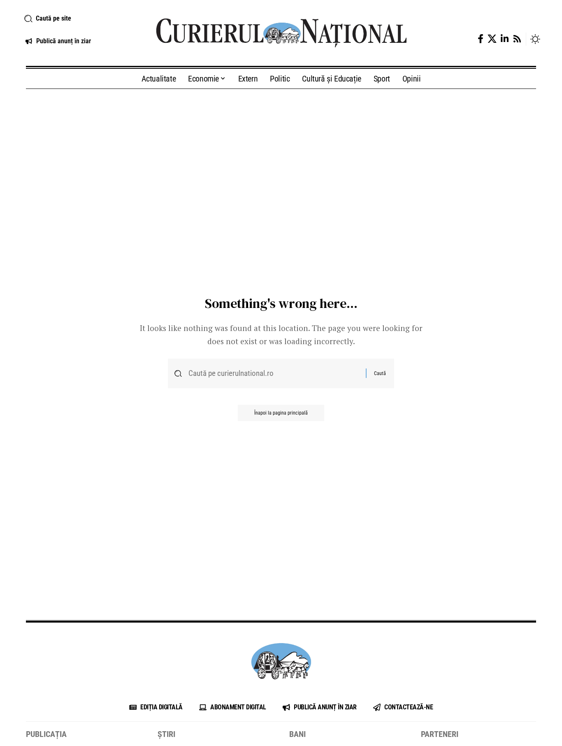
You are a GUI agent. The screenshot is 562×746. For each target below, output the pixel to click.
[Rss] (517, 39)
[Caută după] (274, 373)
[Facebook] (480, 39)
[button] (80, 18)
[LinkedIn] (505, 39)
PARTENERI (439, 734)
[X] (492, 39)
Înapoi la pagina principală (281, 413)
